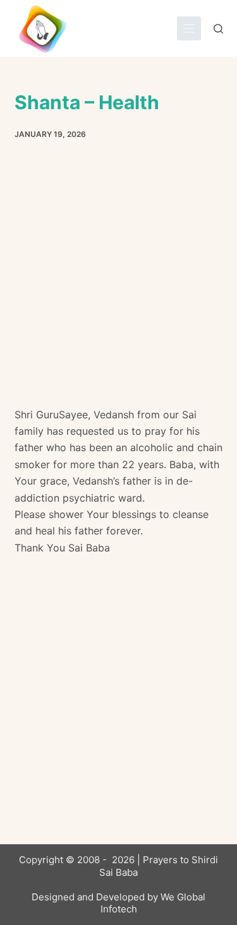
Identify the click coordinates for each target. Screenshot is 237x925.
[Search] (218, 28)
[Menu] (189, 28)
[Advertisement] (118, 283)
